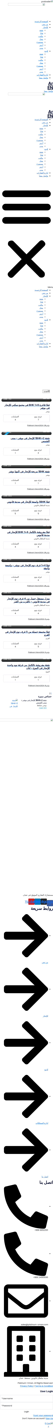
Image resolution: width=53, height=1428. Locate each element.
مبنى (41, 48)
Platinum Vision (33, 425)
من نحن (45, 24)
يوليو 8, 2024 (45, 685)
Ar (50, 83)
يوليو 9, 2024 (45, 619)
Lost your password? (43, 1415)
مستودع (40, 42)
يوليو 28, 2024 (44, 425)
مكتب (40, 36)
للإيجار (45, 27)
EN (50, 87)
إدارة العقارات (42, 74)
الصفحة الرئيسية (41, 21)
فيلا (41, 33)
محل (41, 39)
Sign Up (49, 1418)
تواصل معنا (43, 77)
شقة (41, 30)
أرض (41, 45)
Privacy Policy (26, 1386)
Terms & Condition (44, 1386)
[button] (26, 234)
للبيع (46, 51)
